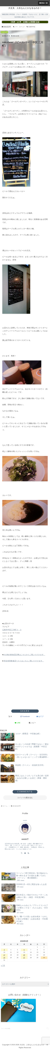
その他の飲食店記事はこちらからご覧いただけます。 (24, 655)
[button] (32, 722)
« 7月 (3, 966)
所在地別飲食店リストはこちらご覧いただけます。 (24, 661)
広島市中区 (31, 27)
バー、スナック (20, 27)
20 (24, 955)
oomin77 (25, 839)
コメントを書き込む (25, 798)
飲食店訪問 (7, 27)
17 (4, 955)
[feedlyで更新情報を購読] (25, 853)
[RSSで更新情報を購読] (28, 853)
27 (24, 957)
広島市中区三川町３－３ (12, 630)
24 (4, 957)
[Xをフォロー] (21, 853)
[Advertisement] (25, 691)
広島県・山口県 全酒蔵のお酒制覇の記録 (25, 22)
